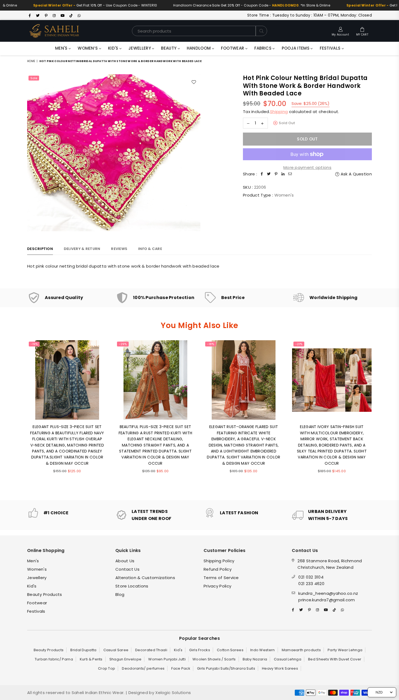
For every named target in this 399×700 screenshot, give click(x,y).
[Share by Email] (290, 174)
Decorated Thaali (151, 650)
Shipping (279, 111)
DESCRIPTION (40, 248)
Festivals (331, 48)
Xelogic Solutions (172, 692)
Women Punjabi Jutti (167, 659)
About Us (124, 561)
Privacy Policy (217, 586)
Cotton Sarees (230, 650)
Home (31, 61)
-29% (123, 344)
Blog (119, 594)
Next (379, 416)
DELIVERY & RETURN (82, 248)
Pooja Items (296, 48)
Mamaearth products (301, 650)
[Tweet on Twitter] (269, 174)
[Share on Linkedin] (283, 174)
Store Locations (131, 586)
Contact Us (127, 569)
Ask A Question (356, 174)
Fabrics (263, 48)
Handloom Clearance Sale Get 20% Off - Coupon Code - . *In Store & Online (235, 5)
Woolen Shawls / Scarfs (214, 659)
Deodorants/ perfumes (143, 668)
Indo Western (262, 650)
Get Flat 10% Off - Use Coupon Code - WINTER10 (79, 5)
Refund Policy (218, 569)
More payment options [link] (307, 167)
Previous (19, 416)
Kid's (113, 48)
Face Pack (180, 668)
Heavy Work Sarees (280, 668)
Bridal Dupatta (83, 650)
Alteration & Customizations (145, 577)
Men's (62, 48)
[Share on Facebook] (261, 174)
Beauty (169, 48)
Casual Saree (116, 650)
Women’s (88, 48)
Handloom (199, 48)
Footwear (233, 48)
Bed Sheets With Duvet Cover (334, 659)
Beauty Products (44, 594)
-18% (210, 344)
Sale (33, 78)
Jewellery (140, 48)
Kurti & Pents (91, 659)
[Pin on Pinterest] (276, 174)
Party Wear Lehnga (345, 650)
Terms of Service (221, 577)
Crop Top (106, 668)
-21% (298, 344)
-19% (34, 344)
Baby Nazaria (255, 659)
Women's (37, 569)
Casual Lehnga (287, 659)
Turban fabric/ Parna (54, 659)
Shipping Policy (219, 561)
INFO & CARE (150, 248)
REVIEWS (119, 248)
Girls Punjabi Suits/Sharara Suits (226, 668)
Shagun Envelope (125, 659)
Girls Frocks (199, 650)
